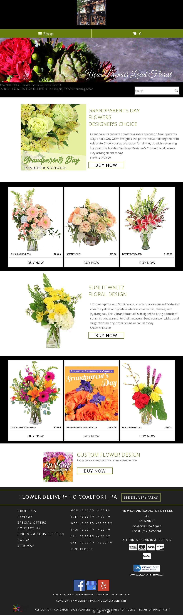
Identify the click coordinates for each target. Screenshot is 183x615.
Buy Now (106, 165)
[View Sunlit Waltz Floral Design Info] (54, 311)
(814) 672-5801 (151, 531)
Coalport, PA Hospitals (113, 594)
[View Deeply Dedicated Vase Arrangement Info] (147, 219)
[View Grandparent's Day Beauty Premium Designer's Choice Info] (91, 393)
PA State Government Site (108, 600)
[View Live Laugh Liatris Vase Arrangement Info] (147, 393)
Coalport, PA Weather (71, 600)
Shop (48, 33)
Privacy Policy (124, 609)
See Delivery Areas (141, 497)
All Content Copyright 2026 (56, 609)
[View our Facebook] (79, 590)
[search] (176, 90)
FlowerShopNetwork (94, 609)
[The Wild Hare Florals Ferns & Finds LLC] (91, 24)
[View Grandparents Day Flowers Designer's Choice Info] (54, 137)
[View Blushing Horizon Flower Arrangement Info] (36, 219)
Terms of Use (103, 612)
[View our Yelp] (103, 590)
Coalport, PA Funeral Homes (73, 594)
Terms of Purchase (153, 609)
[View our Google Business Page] (91, 590)
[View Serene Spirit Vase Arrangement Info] (91, 219)
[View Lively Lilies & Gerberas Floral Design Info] (36, 393)
